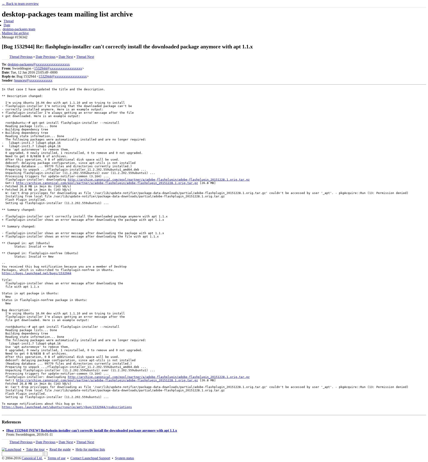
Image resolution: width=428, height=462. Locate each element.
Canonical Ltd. (32, 458)
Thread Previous (21, 57)
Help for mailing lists (90, 449)
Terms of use (56, 458)
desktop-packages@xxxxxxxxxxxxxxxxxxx (39, 64)
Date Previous (46, 57)
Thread (9, 21)
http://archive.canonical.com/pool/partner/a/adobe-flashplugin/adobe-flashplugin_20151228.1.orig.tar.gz (159, 179)
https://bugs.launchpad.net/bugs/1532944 (36, 273)
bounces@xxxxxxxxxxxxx (33, 80)
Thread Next (85, 57)
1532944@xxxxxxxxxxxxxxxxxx (58, 68)
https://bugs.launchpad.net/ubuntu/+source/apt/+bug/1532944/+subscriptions (67, 407)
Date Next (66, 57)
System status (124, 458)
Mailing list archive (15, 33)
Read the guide (60, 449)
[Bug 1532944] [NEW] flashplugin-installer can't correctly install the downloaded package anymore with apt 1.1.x (91, 430)
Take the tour (35, 449)
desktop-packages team (19, 29)
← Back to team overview (20, 4)
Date (7, 25)
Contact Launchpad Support (90, 458)
